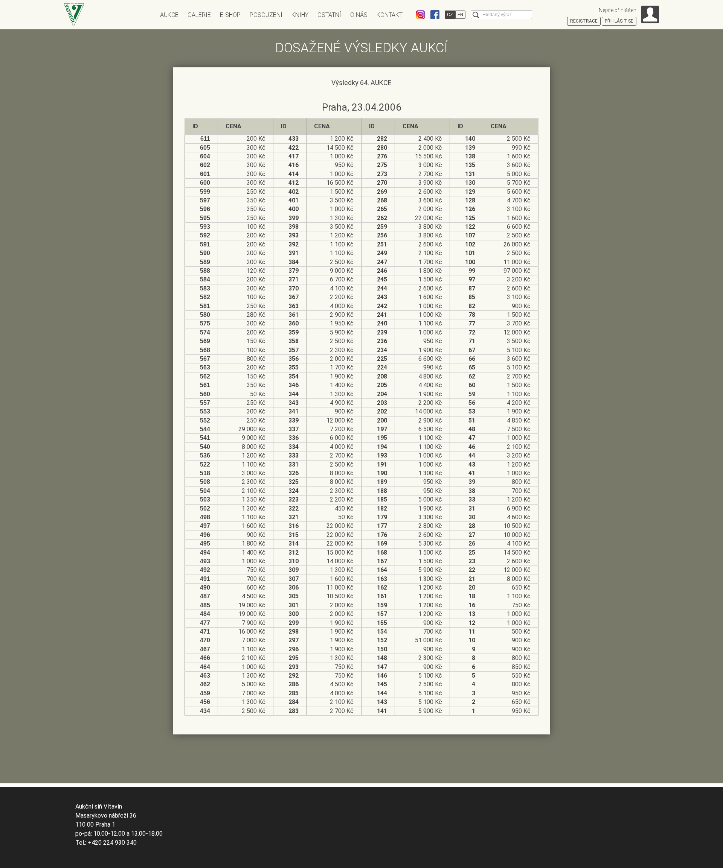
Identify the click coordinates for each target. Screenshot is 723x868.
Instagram (420, 14)
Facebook (434, 14)
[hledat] (476, 15)
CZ (450, 14)
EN (460, 14)
